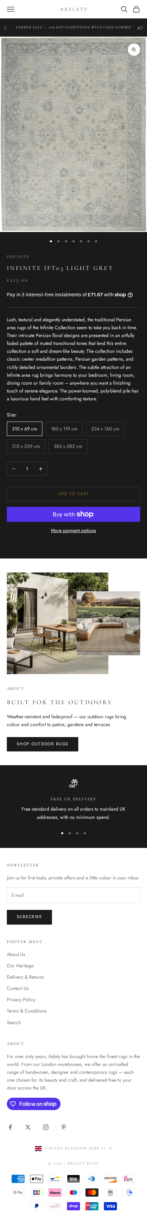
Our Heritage (20, 965)
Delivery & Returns (25, 977)
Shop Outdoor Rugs (42, 744)
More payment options (73, 530)
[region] (73, 800)
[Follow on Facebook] (10, 1127)
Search (14, 1022)
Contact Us (18, 988)
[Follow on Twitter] (28, 1127)
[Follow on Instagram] (45, 1127)
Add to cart (73, 494)
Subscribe (29, 917)
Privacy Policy (21, 999)
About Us (16, 954)
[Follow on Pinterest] (63, 1127)
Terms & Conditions (27, 1010)
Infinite (18, 256)
